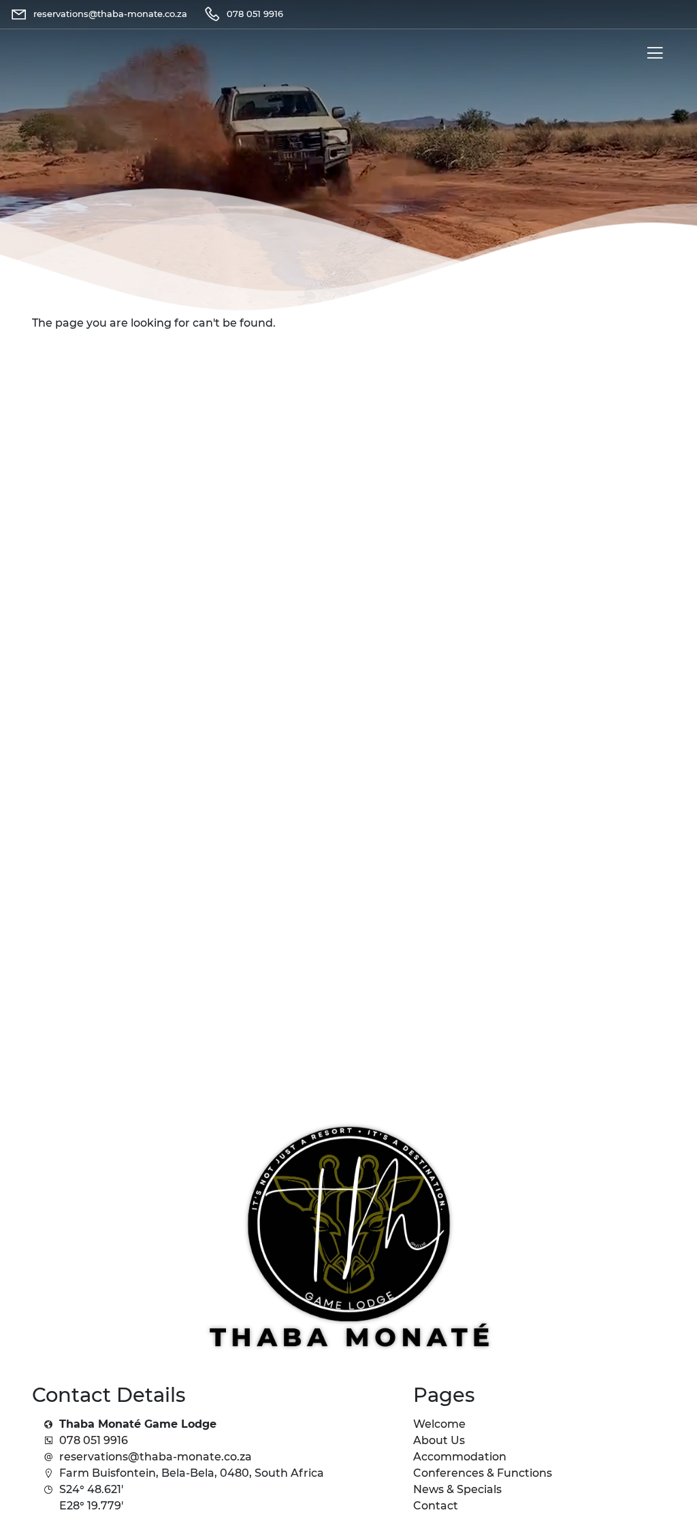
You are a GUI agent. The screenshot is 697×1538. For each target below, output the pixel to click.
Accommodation (459, 1456)
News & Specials (457, 1489)
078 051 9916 (93, 1440)
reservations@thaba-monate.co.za (155, 1456)
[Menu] (652, 56)
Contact (435, 1505)
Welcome (439, 1424)
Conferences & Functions (482, 1473)
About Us (439, 1440)
